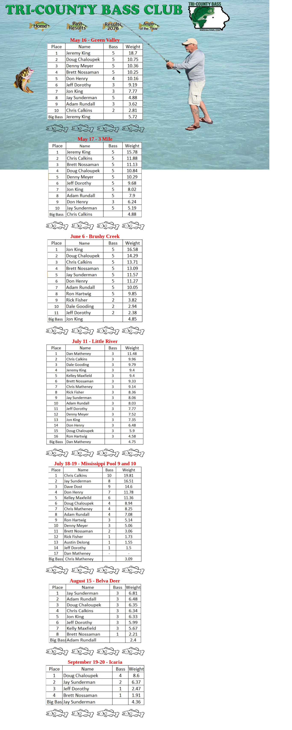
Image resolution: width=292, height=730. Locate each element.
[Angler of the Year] (149, 30)
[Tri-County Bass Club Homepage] (40, 30)
